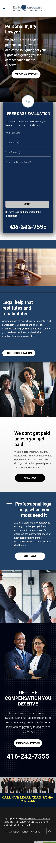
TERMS (25, 832)
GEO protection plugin (49, 842)
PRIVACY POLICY (11, 832)
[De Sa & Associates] (28, 8)
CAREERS (35, 832)
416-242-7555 (28, 227)
